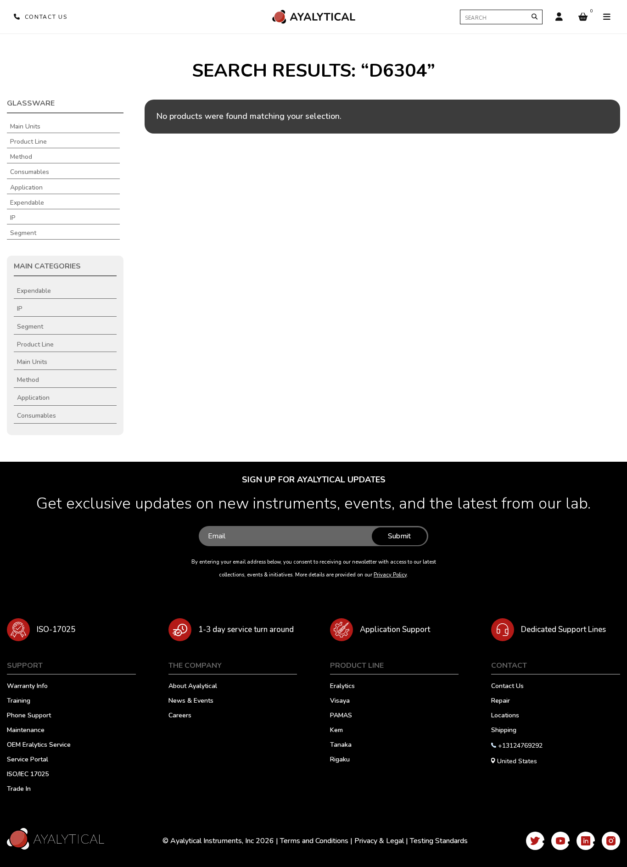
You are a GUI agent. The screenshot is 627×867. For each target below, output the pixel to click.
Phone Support (29, 716)
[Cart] (583, 17)
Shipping (503, 730)
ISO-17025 (56, 629)
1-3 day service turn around (246, 629)
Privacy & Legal (379, 841)
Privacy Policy (390, 574)
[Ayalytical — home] (313, 16)
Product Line (28, 142)
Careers (179, 716)
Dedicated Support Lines (563, 629)
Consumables (29, 172)
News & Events (190, 701)
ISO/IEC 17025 (28, 774)
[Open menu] (606, 17)
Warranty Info (27, 686)
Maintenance (26, 730)
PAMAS (341, 716)
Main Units (25, 127)
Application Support (395, 629)
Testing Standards (439, 841)
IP (13, 218)
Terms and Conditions (314, 841)
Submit (399, 536)
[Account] (559, 17)
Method (21, 157)
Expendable (27, 203)
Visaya (340, 701)
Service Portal (27, 760)
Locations (505, 716)
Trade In (19, 789)
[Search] (534, 17)
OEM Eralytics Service (39, 745)
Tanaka (341, 745)
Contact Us (507, 686)
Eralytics (342, 686)
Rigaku (340, 760)
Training (18, 701)
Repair (500, 701)
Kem (336, 730)
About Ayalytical (192, 686)
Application (26, 188)
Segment (23, 233)
